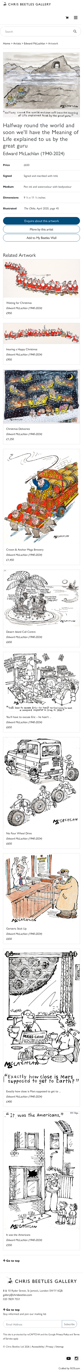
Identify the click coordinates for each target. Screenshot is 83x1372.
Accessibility (38, 1346)
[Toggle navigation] (75, 17)
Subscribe (69, 1324)
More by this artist (41, 229)
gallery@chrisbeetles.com (17, 1295)
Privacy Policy (62, 1334)
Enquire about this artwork (41, 220)
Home (6, 43)
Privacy (49, 1346)
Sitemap (59, 1346)
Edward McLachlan (34, 43)
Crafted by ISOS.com (69, 1368)
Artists (17, 43)
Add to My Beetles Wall (41, 237)
